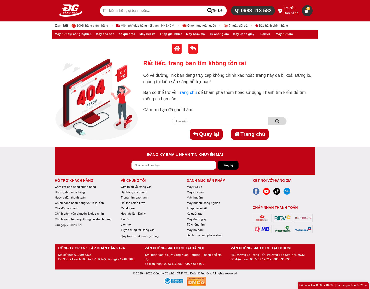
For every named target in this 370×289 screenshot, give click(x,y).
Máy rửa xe (194, 186)
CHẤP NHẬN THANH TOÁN (275, 207)
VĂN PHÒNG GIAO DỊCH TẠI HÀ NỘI (174, 248)
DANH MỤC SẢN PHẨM (206, 180)
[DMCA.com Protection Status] (196, 282)
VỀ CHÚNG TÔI (133, 180)
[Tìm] (277, 121)
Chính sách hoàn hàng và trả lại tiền (79, 203)
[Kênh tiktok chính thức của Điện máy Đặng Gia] (276, 192)
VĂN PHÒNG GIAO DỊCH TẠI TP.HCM (261, 248)
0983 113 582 (256, 10)
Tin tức (125, 219)
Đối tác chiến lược (133, 203)
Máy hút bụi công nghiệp (203, 203)
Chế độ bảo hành (66, 208)
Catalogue (128, 208)
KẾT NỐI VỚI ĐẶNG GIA (272, 180)
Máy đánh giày (197, 219)
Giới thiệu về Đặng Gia (136, 186)
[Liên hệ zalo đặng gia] (286, 192)
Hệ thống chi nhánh (134, 192)
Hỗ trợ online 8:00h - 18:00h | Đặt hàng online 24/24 (331, 285)
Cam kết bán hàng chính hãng (75, 186)
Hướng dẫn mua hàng (70, 192)
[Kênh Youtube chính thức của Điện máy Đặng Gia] (266, 192)
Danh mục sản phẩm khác (204, 235)
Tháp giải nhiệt (197, 208)
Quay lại (209, 134)
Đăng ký (228, 165)
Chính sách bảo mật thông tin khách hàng (83, 219)
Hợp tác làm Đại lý (133, 213)
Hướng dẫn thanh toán (70, 197)
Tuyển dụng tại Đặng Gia (138, 230)
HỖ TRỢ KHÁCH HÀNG (74, 180)
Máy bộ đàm (195, 230)
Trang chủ (187, 92)
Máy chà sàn (195, 192)
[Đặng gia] (71, 10)
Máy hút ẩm (195, 197)
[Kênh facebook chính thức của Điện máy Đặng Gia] (256, 192)
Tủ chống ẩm (196, 224)
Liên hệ (126, 224)
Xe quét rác (194, 213)
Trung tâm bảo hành (134, 197)
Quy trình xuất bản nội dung (140, 236)
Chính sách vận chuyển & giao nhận (79, 213)
